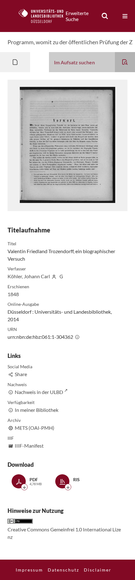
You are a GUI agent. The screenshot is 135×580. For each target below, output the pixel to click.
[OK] (105, 16)
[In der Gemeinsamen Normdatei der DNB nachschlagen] (61, 276)
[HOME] (44, 16)
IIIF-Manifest (29, 446)
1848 (13, 294)
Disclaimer (97, 569)
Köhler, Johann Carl (29, 276)
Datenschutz (63, 569)
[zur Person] (54, 276)
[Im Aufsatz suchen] (125, 62)
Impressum (29, 569)
